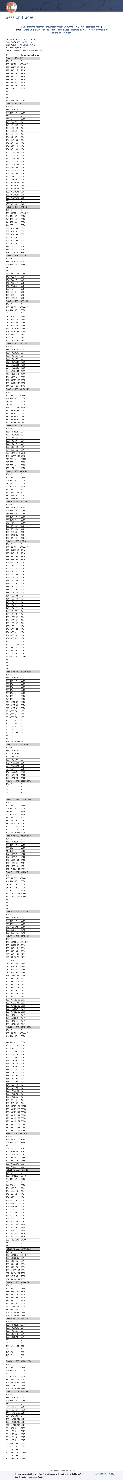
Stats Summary (32, 30)
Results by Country (98, 30)
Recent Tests (48, 30)
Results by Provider (60, 33)
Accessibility (100, 1474)
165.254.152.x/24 (24, 42)
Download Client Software (59, 27)
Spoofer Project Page (33, 27)
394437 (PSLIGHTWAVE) (24, 45)
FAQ (77, 27)
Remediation (63, 30)
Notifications (92, 27)
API (82, 27)
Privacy (111, 1474)
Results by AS (78, 30)
